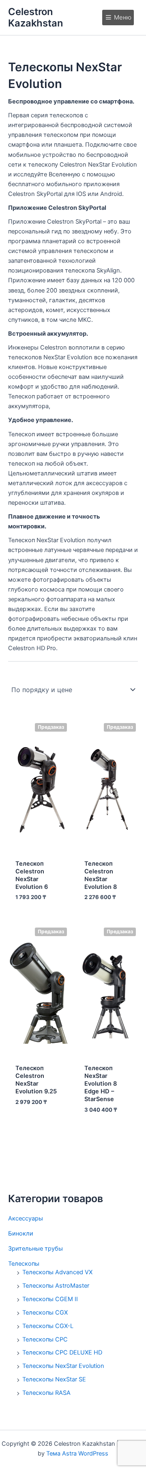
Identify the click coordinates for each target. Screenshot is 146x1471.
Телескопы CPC (45, 1339)
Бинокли (20, 1233)
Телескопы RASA (46, 1392)
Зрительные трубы (35, 1248)
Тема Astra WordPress (77, 1453)
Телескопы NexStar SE (54, 1379)
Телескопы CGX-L (47, 1326)
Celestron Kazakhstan (35, 17)
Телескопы (23, 1263)
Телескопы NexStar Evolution (63, 1366)
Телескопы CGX (45, 1312)
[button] (122, 17)
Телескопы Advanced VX (57, 1272)
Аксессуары (25, 1218)
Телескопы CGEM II (50, 1299)
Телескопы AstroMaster (55, 1285)
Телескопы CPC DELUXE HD (62, 1352)
